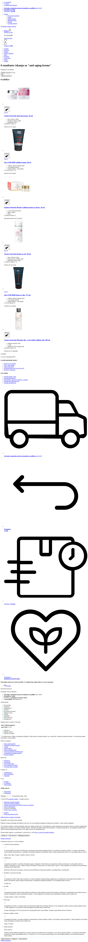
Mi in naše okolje (8, 774)
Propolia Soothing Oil (10, 383)
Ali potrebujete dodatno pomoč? (13, 753)
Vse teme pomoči (12, 23)
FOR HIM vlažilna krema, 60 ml (17, 162)
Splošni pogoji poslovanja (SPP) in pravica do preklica (19, 805)
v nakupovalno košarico (10, 5)
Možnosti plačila (12, 20)
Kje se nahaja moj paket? (11, 765)
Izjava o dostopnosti (9, 806)
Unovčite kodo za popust (11, 767)
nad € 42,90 (23, 8)
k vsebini (6, 3)
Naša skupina (7, 784)
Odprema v (9, 11)
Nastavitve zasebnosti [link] (10, 808)
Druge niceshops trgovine (11, 814)
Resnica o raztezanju (9, 370)
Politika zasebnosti (6, 838)
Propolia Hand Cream (10, 376)
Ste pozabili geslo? (9, 763)
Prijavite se (7, 760)
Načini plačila (8, 748)
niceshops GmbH (13, 799)
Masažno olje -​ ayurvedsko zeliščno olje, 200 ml (27, 340)
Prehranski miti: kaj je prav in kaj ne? (14, 368)
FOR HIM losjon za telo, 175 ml (17, 295)
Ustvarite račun (8, 38)
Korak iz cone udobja (10, 363)
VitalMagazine (8, 772)
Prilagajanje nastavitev (23, 835)
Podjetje (6, 812)
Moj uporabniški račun (10, 750)
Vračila (6, 747)
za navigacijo (7, 2)
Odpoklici (7, 775)
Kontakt (10, 22)
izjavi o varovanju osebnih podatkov (44, 832)
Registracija (7, 762)
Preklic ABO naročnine (10, 810)
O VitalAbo (7, 783)
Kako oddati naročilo (10, 744)
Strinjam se (4, 835)
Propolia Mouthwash (9, 378)
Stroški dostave (12, 19)
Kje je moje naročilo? (13, 15)
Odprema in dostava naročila (12, 745)
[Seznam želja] (5, 41)
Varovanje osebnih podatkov (12, 803)
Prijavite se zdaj (8, 32)
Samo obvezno (12, 835)
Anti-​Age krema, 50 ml (18, 116)
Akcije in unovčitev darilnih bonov (13, 751)
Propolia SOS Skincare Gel (11, 381)
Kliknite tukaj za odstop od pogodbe (10, 817)
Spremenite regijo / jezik (20, 796)
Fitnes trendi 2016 (9, 366)
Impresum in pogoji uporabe (11, 802)
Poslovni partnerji (9, 754)
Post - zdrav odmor (9, 365)
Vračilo (10, 17)
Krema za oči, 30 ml (17, 254)
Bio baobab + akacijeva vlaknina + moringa (16, 379)
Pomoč (6, 14)
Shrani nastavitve (5, 938)
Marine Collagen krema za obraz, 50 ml (24, 207)
